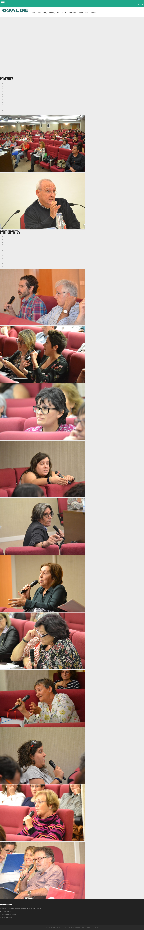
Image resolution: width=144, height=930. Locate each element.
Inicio (33, 13)
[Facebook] (142, 5)
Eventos (64, 13)
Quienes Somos (42, 13)
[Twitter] (139, 5)
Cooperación (72, 13)
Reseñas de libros (83, 13)
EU (2, 2)
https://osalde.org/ (7, 917)
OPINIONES (51, 13)
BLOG (58, 13)
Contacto (93, 13)
